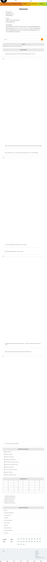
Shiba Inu (11, 472)
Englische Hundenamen (9, 499)
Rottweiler (6, 525)
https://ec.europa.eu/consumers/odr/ (22, 28)
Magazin (37, 552)
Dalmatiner (11, 467)
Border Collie (6, 522)
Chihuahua (11, 456)
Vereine (36, 551)
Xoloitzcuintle (13, 474)
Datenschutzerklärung (39, 557)
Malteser (10, 454)
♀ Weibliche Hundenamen (9, 496)
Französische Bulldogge (8, 512)
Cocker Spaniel (14, 469)
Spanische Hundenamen (9, 501)
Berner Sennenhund (8, 527)
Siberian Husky (15, 464)
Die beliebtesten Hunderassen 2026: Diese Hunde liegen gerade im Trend (20, 53)
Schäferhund (12, 459)
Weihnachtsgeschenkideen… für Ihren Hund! (14, 251)
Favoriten (37, 553)
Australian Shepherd (8, 520)
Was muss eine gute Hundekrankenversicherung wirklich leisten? (18, 351)
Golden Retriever (7, 515)
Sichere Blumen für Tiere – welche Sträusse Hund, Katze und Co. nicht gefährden (21, 152)
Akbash (9, 451)
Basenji (5, 510)
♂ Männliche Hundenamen (9, 497)
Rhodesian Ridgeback (8, 530)
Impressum (37, 556)
